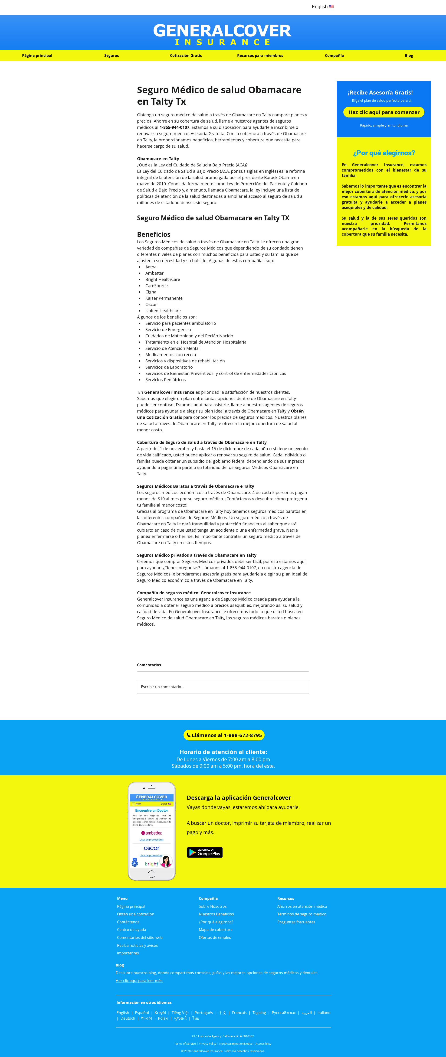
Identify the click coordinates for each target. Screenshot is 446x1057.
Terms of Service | (186, 1043)
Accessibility (263, 1043)
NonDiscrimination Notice (236, 1043)
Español (142, 1012)
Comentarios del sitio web (140, 937)
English (123, 1012)
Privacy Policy (207, 1043)
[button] (111, 55)
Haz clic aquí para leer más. (139, 980)
